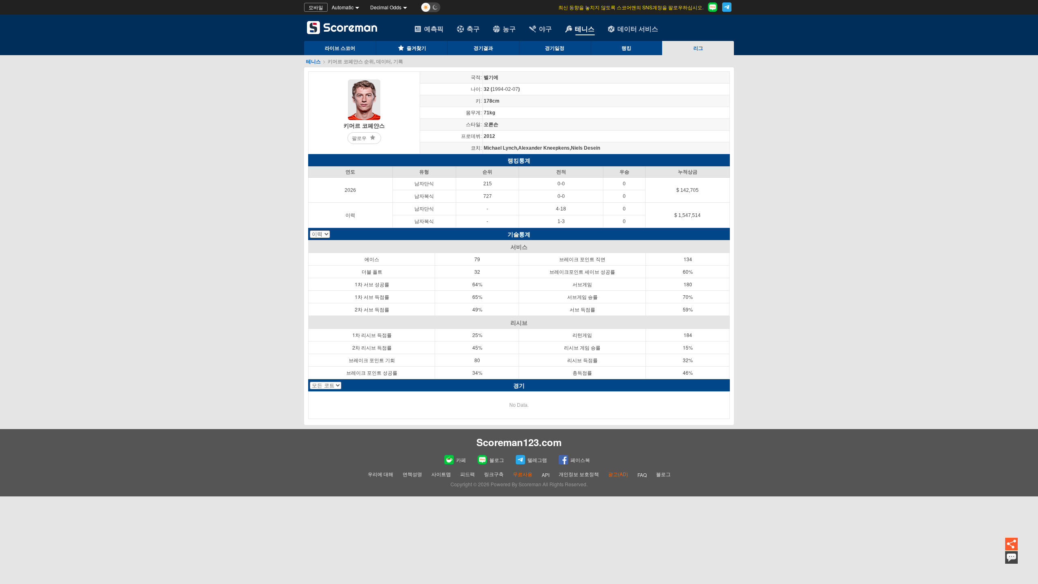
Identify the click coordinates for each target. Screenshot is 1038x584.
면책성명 (412, 473)
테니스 (584, 28)
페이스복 (580, 459)
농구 (509, 28)
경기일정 (554, 48)
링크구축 (494, 473)
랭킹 (626, 48)
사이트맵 (441, 473)
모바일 (316, 7)
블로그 (496, 459)
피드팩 (467, 473)
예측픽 (434, 28)
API (545, 474)
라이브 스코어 (340, 48)
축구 (473, 28)
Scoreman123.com (519, 442)
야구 (545, 28)
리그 (698, 48)
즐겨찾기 (416, 48)
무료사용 (522, 473)
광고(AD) (618, 473)
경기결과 (483, 48)
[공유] (1011, 544)
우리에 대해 (380, 473)
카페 (461, 459)
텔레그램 (537, 459)
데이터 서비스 (638, 28)
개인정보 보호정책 (579, 473)
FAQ (642, 474)
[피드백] (1011, 557)
